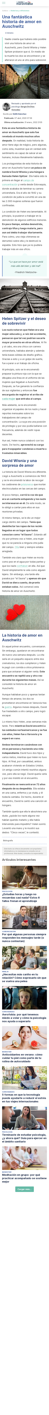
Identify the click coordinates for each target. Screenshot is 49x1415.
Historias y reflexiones (20, 11)
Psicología (7, 891)
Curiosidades (8, 1012)
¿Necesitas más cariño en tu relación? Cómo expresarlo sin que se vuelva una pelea (24, 978)
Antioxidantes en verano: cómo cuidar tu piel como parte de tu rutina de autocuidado (22, 1058)
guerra (8, 707)
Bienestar (6, 1052)
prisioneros (27, 484)
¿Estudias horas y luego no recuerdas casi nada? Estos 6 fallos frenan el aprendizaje (21, 898)
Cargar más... (25, 1189)
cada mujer (8, 398)
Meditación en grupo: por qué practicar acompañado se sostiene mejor (24, 1178)
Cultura (5, 11)
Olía (17, 547)
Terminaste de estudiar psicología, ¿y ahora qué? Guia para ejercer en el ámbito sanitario (24, 1138)
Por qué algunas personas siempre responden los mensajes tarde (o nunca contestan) (24, 938)
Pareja (5, 972)
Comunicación (9, 931)
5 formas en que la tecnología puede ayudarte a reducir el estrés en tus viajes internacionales (24, 1098)
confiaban (22, 566)
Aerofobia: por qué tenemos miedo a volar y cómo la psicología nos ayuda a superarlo (24, 1018)
